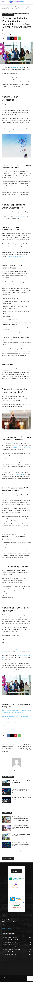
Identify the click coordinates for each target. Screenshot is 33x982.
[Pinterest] (15, 38)
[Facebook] (8, 38)
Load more (16, 851)
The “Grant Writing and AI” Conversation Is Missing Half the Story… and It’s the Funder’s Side (20, 818)
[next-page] (5, 806)
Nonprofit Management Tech (4, 785)
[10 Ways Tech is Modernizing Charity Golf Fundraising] (6, 783)
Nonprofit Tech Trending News (7, 15)
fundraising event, (21, 216)
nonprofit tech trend (16, 67)
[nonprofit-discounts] (16, 898)
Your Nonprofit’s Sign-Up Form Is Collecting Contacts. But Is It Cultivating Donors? (21, 827)
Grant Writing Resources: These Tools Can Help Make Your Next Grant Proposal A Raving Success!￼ (8, 748)
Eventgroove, (20, 474)
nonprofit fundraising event (17, 256)
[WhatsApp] (19, 38)
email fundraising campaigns (21, 447)
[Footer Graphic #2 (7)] (16, 905)
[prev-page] (3, 806)
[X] (12, 38)
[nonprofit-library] (16, 885)
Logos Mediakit (6, 928)
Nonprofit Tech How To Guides (22, 13)
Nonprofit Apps (8, 34)
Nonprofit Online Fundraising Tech (13, 7)
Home (3, 7)
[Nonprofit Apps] (3, 34)
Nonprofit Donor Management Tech (5, 801)
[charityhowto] (16, 878)
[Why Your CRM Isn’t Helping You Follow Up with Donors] (6, 800)
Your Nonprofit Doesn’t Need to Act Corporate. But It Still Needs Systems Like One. (21, 791)
